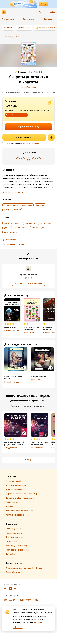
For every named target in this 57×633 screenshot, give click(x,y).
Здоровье (40, 205)
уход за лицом (37, 228)
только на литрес (20, 228)
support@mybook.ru (29, 600)
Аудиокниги (25, 28)
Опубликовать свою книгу (13, 244)
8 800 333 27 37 (10, 600)
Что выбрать (8, 19)
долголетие (46, 223)
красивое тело (31, 223)
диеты (6, 228)
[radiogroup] (28, 158)
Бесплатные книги (47, 28)
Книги (9, 28)
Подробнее (38, 622)
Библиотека (28, 19)
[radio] (18, 158)
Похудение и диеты (12, 210)
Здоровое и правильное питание (18, 205)
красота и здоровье (12, 223)
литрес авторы (10, 232)
